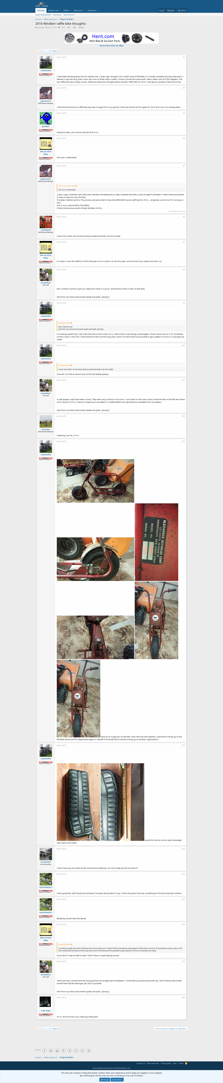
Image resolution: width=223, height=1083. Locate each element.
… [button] (46, 51)
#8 (184, 269)
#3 (184, 113)
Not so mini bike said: (66, 186)
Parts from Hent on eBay (112, 45)
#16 (183, 874)
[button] (60, 10)
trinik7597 (46, 862)
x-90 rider (46, 1010)
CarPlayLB (46, 230)
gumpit (45, 126)
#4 (184, 138)
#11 (183, 380)
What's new (53, 10)
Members (92, 10)
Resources (78, 10)
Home (181, 1063)
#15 (183, 849)
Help (175, 1063)
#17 (183, 899)
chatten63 (41, 27)
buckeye (46, 429)
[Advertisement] (121, 67)
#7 (184, 242)
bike (68, 27)
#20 (183, 997)
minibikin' (46, 282)
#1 (184, 57)
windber (81, 27)
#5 (184, 166)
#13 (183, 441)
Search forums (68, 15)
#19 (183, 961)
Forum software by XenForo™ (111, 1068)
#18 (183, 924)
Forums (41, 10)
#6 (184, 217)
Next (55, 51)
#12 (183, 416)
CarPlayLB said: (64, 365)
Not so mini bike (45, 152)
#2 (184, 88)
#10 (183, 345)
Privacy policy (166, 1063)
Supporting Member (43, 15)
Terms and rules (153, 1063)
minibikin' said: (64, 323)
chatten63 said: (64, 944)
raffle (74, 27)
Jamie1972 (46, 101)
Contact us (141, 1063)
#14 (183, 745)
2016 (63, 27)
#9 (184, 303)
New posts (57, 15)
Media (66, 10)
